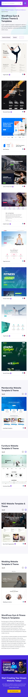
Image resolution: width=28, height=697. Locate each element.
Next (26, 394)
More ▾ (21, 37)
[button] (14, 691)
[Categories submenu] (26, 4)
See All (3, 394)
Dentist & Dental (6, 37)
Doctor (15, 37)
